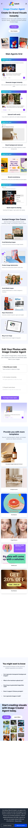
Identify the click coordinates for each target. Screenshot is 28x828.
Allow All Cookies (21, 825)
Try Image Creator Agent (10, 397)
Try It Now (14, 26)
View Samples (14, 31)
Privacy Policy (18, 821)
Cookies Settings (7, 825)
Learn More (17, 717)
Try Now (6, 717)
